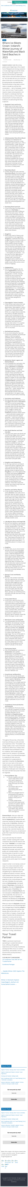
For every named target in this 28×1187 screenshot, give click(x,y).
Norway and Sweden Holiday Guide (9, 5)
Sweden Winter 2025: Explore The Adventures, (12, 972)
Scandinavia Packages (8, 964)
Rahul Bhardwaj (17, 59)
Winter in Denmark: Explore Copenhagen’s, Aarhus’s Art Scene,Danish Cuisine (10, 982)
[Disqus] (14, 1006)
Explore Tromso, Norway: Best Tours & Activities (13, 1069)
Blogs (4, 40)
